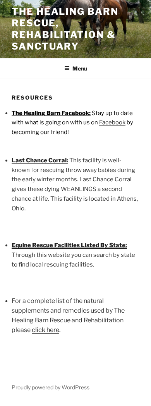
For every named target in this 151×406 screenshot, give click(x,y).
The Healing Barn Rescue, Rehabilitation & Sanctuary (65, 29)
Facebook (112, 122)
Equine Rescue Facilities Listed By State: (69, 245)
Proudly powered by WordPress (50, 387)
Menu (79, 68)
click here (45, 330)
